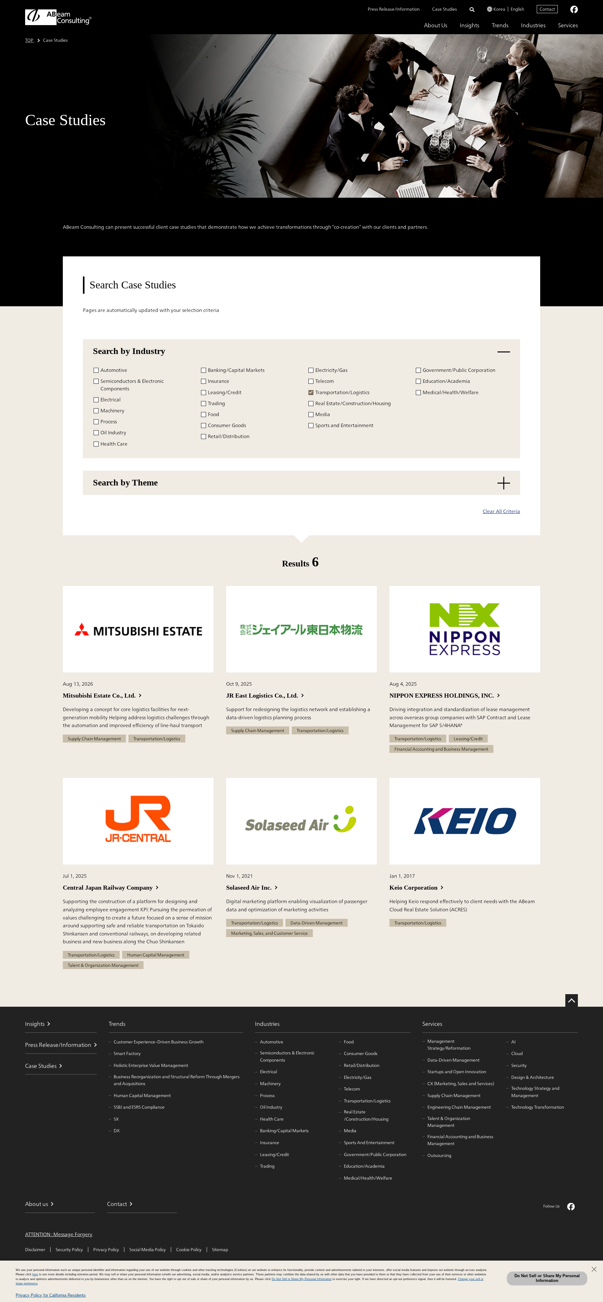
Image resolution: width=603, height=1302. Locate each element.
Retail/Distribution (361, 1065)
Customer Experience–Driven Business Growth (159, 1041)
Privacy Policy (106, 1249)
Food (349, 1041)
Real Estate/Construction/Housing (366, 1115)
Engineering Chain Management (459, 1107)
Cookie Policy (189, 1249)
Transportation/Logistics (367, 1100)
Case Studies (444, 9)
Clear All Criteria (501, 511)
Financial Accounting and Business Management (460, 1140)
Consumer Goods (361, 1053)
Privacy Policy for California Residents (51, 1295)
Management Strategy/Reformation (448, 1045)
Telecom (352, 1088)
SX (116, 1119)
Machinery (270, 1083)
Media (350, 1130)
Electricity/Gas (358, 1077)
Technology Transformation (537, 1107)
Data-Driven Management (453, 1060)
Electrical (268, 1071)
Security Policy (69, 1249)
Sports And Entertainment (369, 1142)
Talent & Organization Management (448, 1122)
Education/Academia (364, 1166)
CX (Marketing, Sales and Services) (460, 1083)
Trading (267, 1166)
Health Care (272, 1119)
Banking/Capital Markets (284, 1130)
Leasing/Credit (274, 1154)
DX (117, 1130)
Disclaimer (35, 1249)
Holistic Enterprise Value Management (151, 1065)
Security (519, 1065)
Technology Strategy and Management (535, 1092)
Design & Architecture (532, 1077)
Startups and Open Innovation (456, 1071)
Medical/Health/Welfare (368, 1178)
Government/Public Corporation (375, 1154)
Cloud (517, 1053)
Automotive (271, 1041)
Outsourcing (439, 1155)
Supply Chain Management (454, 1095)
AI (513, 1041)
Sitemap (220, 1249)
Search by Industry (129, 351)
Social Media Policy (147, 1249)
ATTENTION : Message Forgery (58, 1234)
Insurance (269, 1142)
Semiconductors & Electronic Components (287, 1056)
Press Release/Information (394, 9)
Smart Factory (127, 1053)
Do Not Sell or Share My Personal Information (547, 1278)
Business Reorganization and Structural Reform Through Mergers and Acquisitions (177, 1080)
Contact (547, 9)
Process (267, 1095)
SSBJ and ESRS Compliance (139, 1107)
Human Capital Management (142, 1095)
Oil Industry (271, 1107)
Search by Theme (125, 482)
